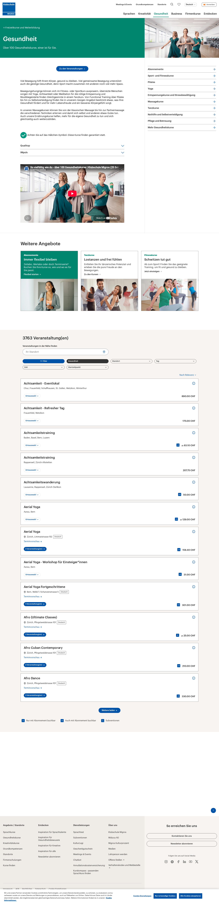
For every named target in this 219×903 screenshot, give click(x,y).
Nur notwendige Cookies (165, 896)
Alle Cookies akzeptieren (190, 896)
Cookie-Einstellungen (142, 896)
